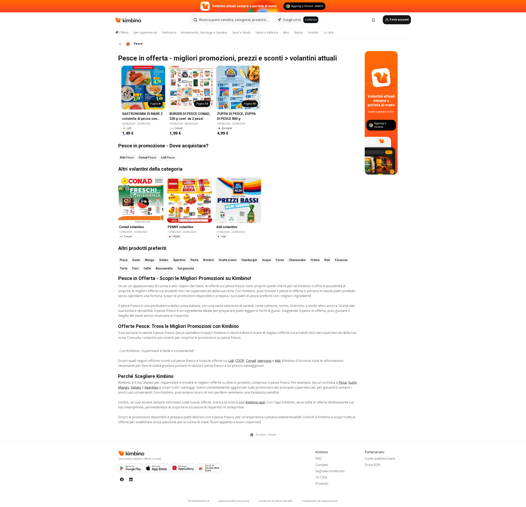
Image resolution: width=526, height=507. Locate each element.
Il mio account (399, 19)
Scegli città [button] (292, 19)
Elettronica (169, 32)
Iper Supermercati (145, 32)
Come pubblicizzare (380, 458)
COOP (239, 360)
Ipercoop (264, 360)
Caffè (147, 268)
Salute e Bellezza (266, 32)
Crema (315, 260)
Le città (328, 32)
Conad (251, 360)
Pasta (194, 260)
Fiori (135, 268)
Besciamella (164, 268)
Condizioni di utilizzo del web (275, 501)
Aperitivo (179, 260)
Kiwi (327, 260)
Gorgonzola (186, 268)
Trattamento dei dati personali (320, 501)
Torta (123, 268)
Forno (280, 260)
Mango (149, 260)
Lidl (231, 360)
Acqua (266, 260)
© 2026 (198, 501)
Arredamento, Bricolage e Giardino (204, 32)
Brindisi (208, 260)
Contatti (321, 465)
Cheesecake (297, 260)
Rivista (298, 32)
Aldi (277, 360)
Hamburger (249, 260)
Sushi (136, 260)
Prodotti (313, 32)
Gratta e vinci (228, 260)
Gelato (163, 260)
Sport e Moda (241, 32)
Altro (286, 32)
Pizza (123, 260)
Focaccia (341, 260)
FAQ (318, 458)
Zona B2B (372, 465)
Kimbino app (255, 402)
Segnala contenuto (330, 471)
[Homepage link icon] (251, 434)
